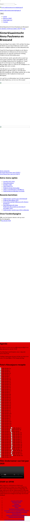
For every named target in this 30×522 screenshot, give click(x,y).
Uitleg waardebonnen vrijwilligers (13, 189)
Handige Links (7, 184)
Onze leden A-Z (7, 20)
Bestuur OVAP (7, 18)
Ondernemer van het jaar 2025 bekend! (15, 198)
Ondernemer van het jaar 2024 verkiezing (16, 210)
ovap (23, 28)
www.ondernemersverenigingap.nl (10, 10)
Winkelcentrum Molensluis (11, 188)
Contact (5, 22)
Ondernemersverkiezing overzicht (13, 191)
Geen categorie (5, 171)
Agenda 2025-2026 (9, 181)
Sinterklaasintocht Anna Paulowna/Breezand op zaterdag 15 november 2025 (14, 206)
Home (5, 16)
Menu (2, 13)
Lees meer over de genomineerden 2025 (16, 510)
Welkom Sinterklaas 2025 (10, 200)
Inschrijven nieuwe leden (16, 509)
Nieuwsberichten (8, 183)
